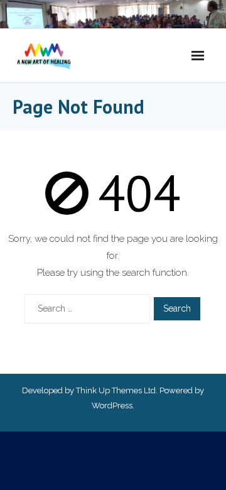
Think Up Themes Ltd (116, 390)
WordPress (112, 405)
